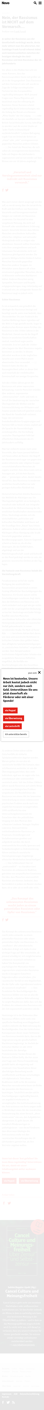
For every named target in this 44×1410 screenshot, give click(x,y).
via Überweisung (13, 718)
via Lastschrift (12, 726)
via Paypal (10, 710)
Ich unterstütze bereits (16, 734)
